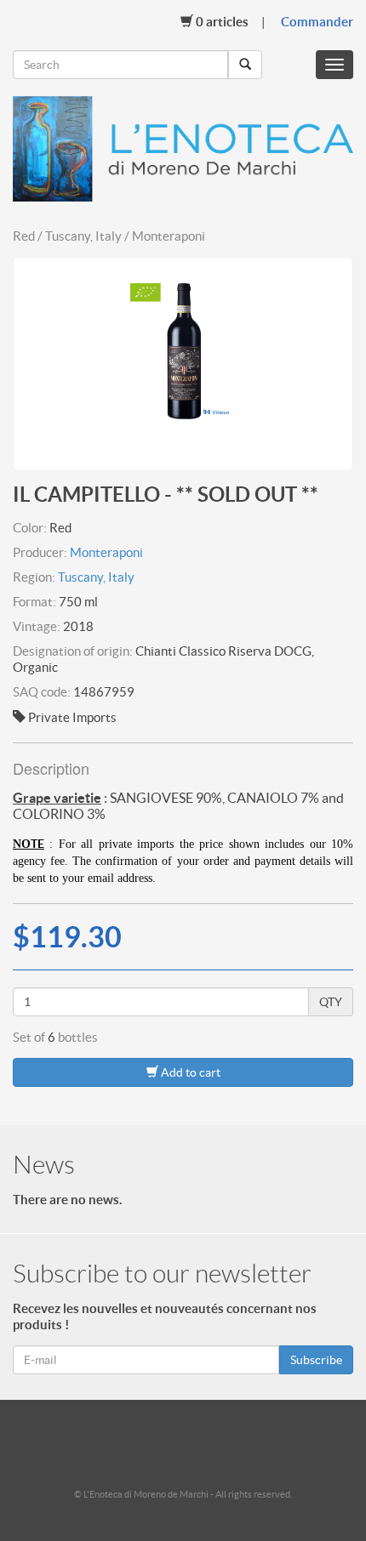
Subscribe (316, 1360)
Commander (317, 21)
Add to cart (189, 1072)
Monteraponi (106, 552)
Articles (222, 21)
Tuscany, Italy (96, 577)
